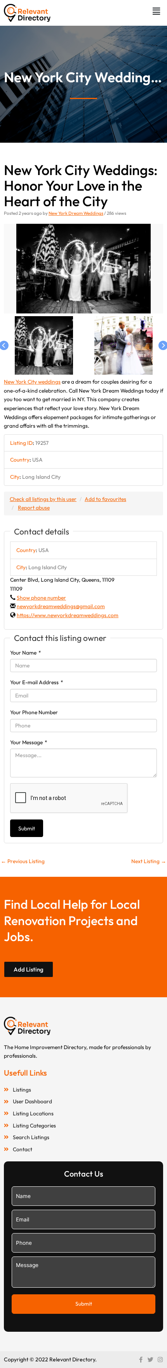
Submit (26, 828)
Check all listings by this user (43, 499)
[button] (156, 11)
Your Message (28, 742)
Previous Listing (23, 861)
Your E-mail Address (36, 682)
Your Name (25, 652)
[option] (83, 269)
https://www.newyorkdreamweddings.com (67, 615)
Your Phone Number (34, 712)
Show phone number (41, 597)
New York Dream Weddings (76, 213)
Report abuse (34, 507)
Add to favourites (105, 499)
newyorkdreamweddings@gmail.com (61, 606)
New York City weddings (32, 381)
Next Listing (148, 861)
